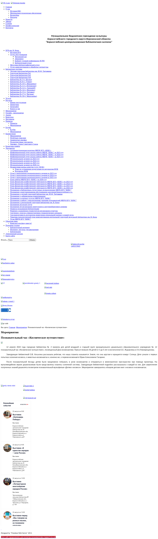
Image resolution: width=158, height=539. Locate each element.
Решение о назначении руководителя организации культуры (34, 211)
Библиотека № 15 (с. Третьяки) (22, 92)
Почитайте (14, 107)
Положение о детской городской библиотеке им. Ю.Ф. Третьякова (36, 194)
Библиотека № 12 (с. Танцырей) (22, 88)
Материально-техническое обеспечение (25, 13)
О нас (8, 9)
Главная (9, 7)
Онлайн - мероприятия (15, 113)
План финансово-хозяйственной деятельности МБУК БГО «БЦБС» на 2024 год (41, 184)
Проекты (9, 121)
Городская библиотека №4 (20, 77)
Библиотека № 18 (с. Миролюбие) (23, 96)
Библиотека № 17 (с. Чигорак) (22, 94)
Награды (13, 17)
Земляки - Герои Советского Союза (24, 144)
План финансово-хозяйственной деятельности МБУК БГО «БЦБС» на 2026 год (41, 188)
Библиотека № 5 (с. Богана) (21, 80)
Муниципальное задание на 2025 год (24, 163)
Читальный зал (21, 57)
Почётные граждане (18, 138)
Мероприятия (11, 111)
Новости (9, 19)
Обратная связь (12, 221)
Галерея (9, 24)
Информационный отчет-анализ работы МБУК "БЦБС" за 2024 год (36, 155)
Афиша (8, 21)
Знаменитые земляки (18, 140)
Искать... (4, 240)
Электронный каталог (14, 234)
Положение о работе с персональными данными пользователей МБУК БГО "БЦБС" (43, 200)
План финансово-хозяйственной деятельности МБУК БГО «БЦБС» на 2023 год (41, 182)
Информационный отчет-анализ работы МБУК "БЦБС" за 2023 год (36, 152)
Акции (8, 115)
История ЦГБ (15, 52)
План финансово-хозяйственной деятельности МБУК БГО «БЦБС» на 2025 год (41, 186)
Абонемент (19, 59)
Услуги (8, 98)
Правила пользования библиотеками (24, 209)
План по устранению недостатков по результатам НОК (36, 169)
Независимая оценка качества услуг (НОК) (27, 167)
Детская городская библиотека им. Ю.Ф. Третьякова (30, 71)
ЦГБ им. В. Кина (12, 50)
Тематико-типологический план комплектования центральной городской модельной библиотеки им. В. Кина (53, 217)
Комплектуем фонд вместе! (21, 223)
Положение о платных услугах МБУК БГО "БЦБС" (30, 198)
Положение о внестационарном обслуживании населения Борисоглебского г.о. (41, 192)
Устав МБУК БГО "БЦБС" (20, 219)
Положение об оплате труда (21, 205)
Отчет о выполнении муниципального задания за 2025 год (33, 177)
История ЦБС (15, 11)
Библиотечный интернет (20, 227)
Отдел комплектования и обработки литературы (29, 67)
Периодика (14, 105)
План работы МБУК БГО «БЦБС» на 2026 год (28, 180)
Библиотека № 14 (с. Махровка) (22, 90)
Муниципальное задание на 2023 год (24, 159)
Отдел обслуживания (18, 55)
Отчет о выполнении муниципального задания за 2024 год (33, 175)
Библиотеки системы (14, 69)
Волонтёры (14, 15)
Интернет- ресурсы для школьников (24, 230)
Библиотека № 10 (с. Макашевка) (23, 84)
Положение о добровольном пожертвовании (27, 196)
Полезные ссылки (13, 225)
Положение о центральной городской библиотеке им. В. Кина (34, 202)
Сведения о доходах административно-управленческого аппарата (36, 213)
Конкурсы (10, 117)
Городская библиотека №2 (20, 75)
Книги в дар (15, 109)
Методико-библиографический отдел (25, 65)
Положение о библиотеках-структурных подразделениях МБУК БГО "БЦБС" (40, 190)
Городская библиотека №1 (20, 73)
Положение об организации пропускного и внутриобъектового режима (38, 207)
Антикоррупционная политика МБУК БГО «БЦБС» (30, 150)
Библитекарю (15, 232)
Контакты (9, 28)
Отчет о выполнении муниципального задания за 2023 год (33, 173)
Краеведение (11, 134)
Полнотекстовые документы (21, 142)
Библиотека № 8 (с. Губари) (21, 82)
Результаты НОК (21, 171)
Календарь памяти (13, 146)
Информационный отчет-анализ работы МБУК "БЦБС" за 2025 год (36, 157)
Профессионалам (12, 26)
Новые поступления (18, 102)
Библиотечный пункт (23, 63)
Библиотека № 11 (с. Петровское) (23, 86)
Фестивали (10, 119)
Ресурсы (9, 100)
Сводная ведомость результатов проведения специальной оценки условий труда (42, 215)
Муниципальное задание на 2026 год (24, 165)
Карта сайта (10, 236)
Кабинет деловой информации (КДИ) (30, 61)
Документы (10, 148)
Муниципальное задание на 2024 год (24, 161)
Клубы (8, 127)
